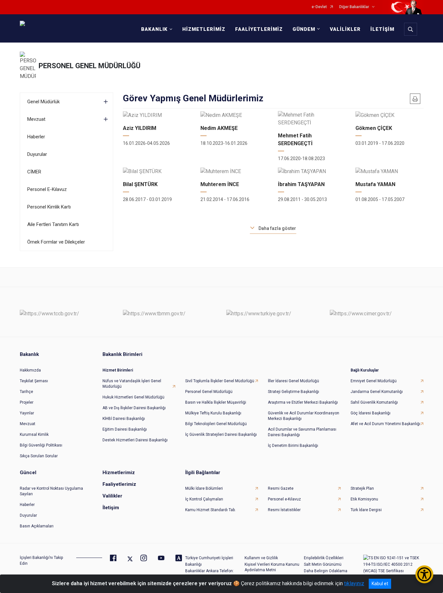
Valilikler (112, 496)
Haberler (36, 137)
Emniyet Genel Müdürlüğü (374, 381)
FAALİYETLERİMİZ (259, 29)
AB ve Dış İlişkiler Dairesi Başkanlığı (134, 408)
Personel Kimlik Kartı (49, 207)
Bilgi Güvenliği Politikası (41, 445)
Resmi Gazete (280, 488)
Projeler (26, 402)
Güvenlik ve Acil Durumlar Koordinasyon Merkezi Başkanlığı (303, 416)
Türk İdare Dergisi (366, 510)
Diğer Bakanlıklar (354, 7)
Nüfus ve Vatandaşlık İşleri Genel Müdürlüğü (131, 384)
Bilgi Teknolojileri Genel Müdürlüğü (216, 424)
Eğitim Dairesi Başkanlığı (124, 429)
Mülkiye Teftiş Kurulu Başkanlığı (213, 413)
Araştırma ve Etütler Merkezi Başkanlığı (303, 402)
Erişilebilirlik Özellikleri (323, 558)
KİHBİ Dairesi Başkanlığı (123, 418)
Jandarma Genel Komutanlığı (377, 391)
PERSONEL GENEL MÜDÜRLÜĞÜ (89, 66)
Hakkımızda (30, 370)
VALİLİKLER (345, 29)
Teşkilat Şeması (34, 381)
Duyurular (37, 154)
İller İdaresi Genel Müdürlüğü (293, 381)
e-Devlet (319, 7)
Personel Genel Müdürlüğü (209, 391)
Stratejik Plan (362, 488)
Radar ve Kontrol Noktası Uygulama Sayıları (51, 491)
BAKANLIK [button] (154, 29)
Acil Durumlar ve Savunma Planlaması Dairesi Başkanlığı (302, 432)
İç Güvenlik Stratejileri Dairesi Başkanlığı (221, 434)
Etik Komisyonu (364, 499)
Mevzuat (36, 119)
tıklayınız (354, 583)
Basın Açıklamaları (37, 526)
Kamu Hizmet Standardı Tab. (210, 510)
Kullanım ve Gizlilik (261, 558)
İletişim (110, 508)
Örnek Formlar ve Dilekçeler (56, 242)
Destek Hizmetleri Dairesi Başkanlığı (135, 440)
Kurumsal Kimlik (34, 434)
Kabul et (380, 583)
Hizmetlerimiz (118, 472)
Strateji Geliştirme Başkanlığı (293, 391)
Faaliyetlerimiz (119, 484)
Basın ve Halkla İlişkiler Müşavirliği (215, 402)
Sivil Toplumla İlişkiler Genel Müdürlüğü (219, 381)
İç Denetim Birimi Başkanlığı (293, 445)
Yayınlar (27, 413)
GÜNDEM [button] (304, 29)
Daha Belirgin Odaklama (325, 571)
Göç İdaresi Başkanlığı (370, 413)
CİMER (34, 172)
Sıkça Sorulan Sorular (39, 456)
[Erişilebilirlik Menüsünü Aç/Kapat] (424, 574)
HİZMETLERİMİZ (203, 29)
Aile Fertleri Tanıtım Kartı (53, 224)
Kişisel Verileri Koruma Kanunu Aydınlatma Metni (272, 567)
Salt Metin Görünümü (322, 564)
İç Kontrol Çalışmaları (204, 499)
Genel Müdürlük (43, 102)
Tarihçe (26, 391)
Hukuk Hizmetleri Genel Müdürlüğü (133, 397)
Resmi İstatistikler (284, 510)
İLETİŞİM (382, 29)
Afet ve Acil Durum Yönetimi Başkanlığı (385, 424)
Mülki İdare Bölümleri (204, 488)
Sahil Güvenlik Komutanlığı (374, 402)
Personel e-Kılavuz (284, 499)
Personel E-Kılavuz (47, 189)
